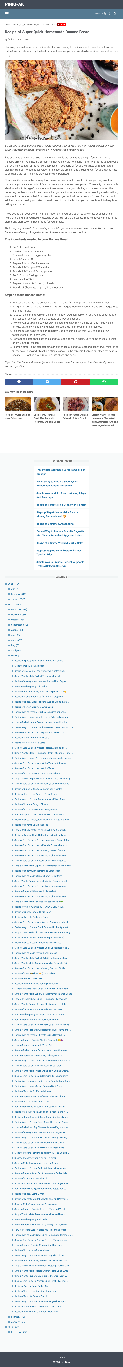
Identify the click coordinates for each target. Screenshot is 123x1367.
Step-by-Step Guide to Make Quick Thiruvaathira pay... (41, 763)
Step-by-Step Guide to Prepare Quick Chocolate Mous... (41, 947)
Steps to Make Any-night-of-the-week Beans (36, 1163)
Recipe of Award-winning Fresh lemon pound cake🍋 (40, 691)
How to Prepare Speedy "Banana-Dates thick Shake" (40, 814)
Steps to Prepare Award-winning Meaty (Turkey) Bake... (41, 1224)
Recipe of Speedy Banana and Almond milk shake (38, 660)
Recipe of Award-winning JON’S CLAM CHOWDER (39, 907)
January (18, 599)
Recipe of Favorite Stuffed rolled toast (33, 1091)
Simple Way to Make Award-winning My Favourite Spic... (42, 963)
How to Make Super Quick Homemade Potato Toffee (40, 1188)
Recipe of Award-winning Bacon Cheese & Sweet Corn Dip (42, 1260)
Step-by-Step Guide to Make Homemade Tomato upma (41, 1076)
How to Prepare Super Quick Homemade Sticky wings (40, 999)
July (15, 589)
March (17, 655)
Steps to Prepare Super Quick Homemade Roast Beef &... (42, 988)
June (16, 640)
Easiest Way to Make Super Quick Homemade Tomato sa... (43, 1060)
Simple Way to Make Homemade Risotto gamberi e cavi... (42, 1265)
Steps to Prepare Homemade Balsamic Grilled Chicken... (42, 1153)
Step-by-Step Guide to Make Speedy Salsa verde (37, 1065)
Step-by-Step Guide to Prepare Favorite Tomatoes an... (41, 1240)
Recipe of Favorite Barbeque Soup (31, 917)
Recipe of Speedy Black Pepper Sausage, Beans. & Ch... (41, 701)
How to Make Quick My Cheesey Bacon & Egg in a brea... (42, 1127)
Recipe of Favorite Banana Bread (30, 1296)
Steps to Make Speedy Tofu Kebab (31, 686)
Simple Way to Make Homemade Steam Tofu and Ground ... (43, 753)
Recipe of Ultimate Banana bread (30, 1178)
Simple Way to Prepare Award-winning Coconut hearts (41, 881)
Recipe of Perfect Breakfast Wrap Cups (33, 707)
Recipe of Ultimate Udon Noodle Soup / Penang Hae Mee (42, 1183)
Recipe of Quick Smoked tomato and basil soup (37, 1306)
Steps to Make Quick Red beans (29, 665)
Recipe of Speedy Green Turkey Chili (31, 1286)
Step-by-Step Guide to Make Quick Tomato (35, 768)
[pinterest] (76, 382)
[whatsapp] (104, 382)
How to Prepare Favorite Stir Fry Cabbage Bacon (38, 1055)
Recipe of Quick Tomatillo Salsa (29, 742)
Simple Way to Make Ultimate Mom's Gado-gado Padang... (43, 932)
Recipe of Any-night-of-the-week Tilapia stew (36, 1311)
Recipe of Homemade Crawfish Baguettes (35, 1291)
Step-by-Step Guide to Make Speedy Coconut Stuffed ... (41, 968)
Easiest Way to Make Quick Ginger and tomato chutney (41, 819)
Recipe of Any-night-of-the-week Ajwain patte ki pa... (40, 671)
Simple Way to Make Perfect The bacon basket (37, 676)
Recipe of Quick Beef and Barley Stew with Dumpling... (41, 1117)
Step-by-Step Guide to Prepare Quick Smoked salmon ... (41, 1281)
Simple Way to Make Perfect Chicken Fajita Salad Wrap (41, 1270)
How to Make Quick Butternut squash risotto (36, 1019)
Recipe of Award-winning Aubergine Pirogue (36, 983)
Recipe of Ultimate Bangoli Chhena (31, 804)
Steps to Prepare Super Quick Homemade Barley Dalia (40, 1173)
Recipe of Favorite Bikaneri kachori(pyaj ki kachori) (39, 937)
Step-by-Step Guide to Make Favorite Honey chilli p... (40, 1142)
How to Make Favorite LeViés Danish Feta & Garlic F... (40, 830)
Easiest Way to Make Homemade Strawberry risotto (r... (41, 1137)
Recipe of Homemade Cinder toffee (31, 1101)
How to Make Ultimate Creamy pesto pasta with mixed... (42, 722)
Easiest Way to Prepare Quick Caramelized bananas (40, 712)
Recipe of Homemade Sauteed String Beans (35, 794)
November (19, 614)
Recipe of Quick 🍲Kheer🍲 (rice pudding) (35, 973)
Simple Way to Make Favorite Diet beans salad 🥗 (38, 901)
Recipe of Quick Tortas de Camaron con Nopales (38, 789)
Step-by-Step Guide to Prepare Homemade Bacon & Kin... (42, 840)
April (16, 650)
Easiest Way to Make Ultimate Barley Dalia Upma (38, 876)
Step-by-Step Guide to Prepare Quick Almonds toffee (40, 860)
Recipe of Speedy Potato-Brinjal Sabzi (32, 912)
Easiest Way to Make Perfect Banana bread (35, 953)
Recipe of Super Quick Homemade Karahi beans (38, 871)
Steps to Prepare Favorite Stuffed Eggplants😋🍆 (38, 1040)
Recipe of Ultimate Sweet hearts (55, 523)
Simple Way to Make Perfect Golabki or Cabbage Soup (41, 958)
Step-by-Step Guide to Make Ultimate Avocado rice (39, 1147)
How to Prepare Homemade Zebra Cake (34, 1045)
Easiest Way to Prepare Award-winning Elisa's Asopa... (41, 799)
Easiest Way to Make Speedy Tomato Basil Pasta (38, 1086)
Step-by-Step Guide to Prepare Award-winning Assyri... (41, 886)
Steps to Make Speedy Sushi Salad (31, 1219)
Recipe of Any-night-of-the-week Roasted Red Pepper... (41, 681)
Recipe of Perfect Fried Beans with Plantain (61, 504)
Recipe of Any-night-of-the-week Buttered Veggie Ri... (40, 1132)
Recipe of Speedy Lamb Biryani (29, 1193)
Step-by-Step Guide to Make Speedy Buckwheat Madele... (42, 922)
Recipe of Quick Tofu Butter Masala (31, 737)
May (16, 645)
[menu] (7, 13)
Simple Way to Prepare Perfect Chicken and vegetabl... (41, 1004)
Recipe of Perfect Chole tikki (28, 978)
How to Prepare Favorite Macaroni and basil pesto (39, 1245)
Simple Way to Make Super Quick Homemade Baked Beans (43, 994)
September (19, 625)
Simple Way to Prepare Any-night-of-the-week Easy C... (41, 1276)
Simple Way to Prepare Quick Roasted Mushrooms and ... (42, 1030)
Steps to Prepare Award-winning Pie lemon (35, 1158)
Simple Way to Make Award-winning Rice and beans (39, 1214)
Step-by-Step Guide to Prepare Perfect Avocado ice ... (40, 748)
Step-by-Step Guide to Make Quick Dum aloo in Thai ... (40, 732)
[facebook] (19, 382)
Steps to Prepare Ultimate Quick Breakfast (35, 891)
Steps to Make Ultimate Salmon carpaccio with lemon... (41, 1050)
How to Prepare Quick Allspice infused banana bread (40, 1229)
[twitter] (47, 382)
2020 (15, 604)
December (19, 609)
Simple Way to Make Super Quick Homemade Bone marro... (43, 865)
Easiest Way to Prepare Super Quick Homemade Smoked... (43, 1122)
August (17, 630)
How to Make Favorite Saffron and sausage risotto (39, 1106)
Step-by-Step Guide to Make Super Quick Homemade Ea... (42, 783)
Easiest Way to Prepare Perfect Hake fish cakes (37, 942)
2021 (14, 584)
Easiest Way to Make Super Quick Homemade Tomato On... (43, 1235)
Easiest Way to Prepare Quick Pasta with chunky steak (41, 927)
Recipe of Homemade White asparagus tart (35, 809)
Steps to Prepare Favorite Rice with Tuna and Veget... (40, 1209)
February (18, 594)
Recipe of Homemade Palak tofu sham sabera (37, 773)
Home (62, 1357)
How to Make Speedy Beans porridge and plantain (39, 1014)
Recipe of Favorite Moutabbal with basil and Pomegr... (41, 1199)
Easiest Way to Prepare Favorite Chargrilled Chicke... (40, 1255)
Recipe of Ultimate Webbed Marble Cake (59, 542)
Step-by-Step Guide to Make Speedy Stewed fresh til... (40, 850)
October (18, 619)
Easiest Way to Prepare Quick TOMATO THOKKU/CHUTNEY (43, 727)
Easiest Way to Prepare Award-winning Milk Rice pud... (41, 1301)
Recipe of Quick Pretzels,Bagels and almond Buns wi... (41, 1111)
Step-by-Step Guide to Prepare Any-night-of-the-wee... (40, 855)
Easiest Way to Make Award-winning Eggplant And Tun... (42, 1081)
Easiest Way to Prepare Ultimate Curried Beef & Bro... (40, 1035)
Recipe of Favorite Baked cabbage (31, 824)
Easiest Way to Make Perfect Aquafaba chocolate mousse (43, 758)
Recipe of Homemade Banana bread (32, 1250)
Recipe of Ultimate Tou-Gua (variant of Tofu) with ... (39, 696)
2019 (13, 1327)
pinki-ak (14, 4)
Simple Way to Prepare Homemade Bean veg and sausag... (43, 778)
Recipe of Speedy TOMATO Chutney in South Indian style (42, 835)
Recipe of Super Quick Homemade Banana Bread (38, 1009)
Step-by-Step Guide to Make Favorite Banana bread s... (41, 845)
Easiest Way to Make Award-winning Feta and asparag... (42, 717)
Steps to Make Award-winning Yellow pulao (35, 1204)
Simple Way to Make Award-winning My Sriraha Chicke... (42, 1070)
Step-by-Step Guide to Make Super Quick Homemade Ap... (42, 1024)
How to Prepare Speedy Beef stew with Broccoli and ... (41, 1096)
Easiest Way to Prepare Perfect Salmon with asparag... (41, 1168)
